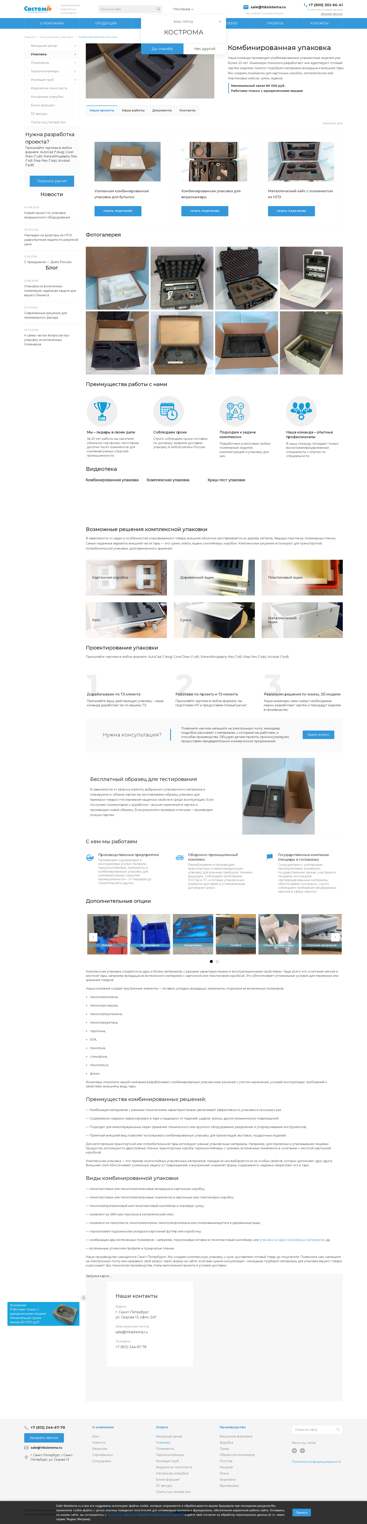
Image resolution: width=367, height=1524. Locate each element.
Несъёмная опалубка (172, 1473)
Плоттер (226, 1461)
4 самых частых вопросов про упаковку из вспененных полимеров (46, 339)
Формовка (227, 1479)
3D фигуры (164, 1486)
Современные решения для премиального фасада (45, 315)
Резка (224, 1473)
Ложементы (165, 1449)
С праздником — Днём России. (48, 262)
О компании (103, 1427)
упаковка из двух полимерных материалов (292, 1240)
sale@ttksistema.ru (268, 7)
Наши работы (133, 110)
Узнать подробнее (118, 211)
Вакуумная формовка (236, 1436)
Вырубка (226, 1442)
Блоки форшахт (168, 1479)
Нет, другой (204, 49)
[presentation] (93, 937)
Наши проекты (102, 110)
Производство (233, 1427)
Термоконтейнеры (170, 1455)
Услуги (162, 1427)
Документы (162, 110)
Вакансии (99, 1449)
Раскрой (226, 1467)
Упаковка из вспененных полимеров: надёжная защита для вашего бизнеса (50, 290)
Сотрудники (101, 1461)
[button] (211, 961)
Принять (302, 1512)
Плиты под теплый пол (173, 1492)
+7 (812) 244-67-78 (131, 1347)
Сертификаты (102, 1455)
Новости (98, 1442)
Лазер (224, 1449)
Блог (95, 1436)
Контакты (187, 110)
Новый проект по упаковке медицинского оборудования (47, 215)
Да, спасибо (162, 49)
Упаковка (163, 1442)
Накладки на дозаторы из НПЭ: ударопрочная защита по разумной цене (51, 239)
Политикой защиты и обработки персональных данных (145, 1514)
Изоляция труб (167, 1461)
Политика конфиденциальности (316, 1462)
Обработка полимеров (237, 1455)
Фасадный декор (169, 1436)
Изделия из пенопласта (174, 1467)
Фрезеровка (229, 1486)
